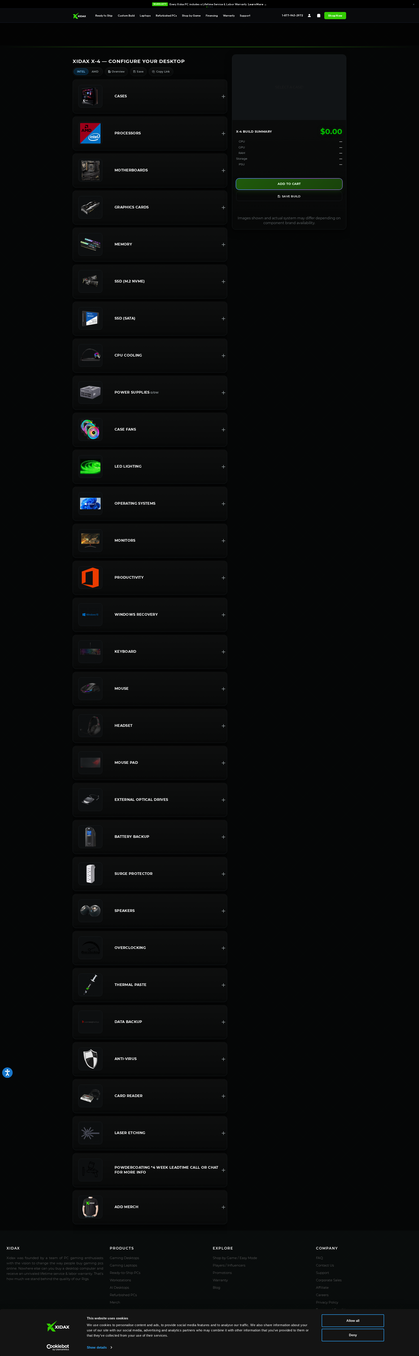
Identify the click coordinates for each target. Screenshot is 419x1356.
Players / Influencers (229, 1265)
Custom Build (126, 15)
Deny (353, 1335)
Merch (115, 1302)
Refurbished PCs (166, 15)
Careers (322, 1295)
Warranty (229, 15)
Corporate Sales (329, 1280)
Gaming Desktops (124, 1258)
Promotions (222, 1273)
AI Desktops (119, 1287)
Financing (212, 15)
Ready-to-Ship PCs (125, 1273)
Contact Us (325, 1265)
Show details (97, 1347)
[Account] (309, 15)
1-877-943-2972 (292, 15)
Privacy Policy (327, 1302)
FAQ (319, 1258)
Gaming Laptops (123, 1265)
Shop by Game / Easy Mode (235, 1258)
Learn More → (257, 4)
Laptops (145, 15)
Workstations (120, 1280)
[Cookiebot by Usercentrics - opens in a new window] (58, 1347)
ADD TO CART (289, 184)
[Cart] (319, 15)
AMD (95, 71)
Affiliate (322, 1287)
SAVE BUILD (291, 196)
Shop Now (335, 15)
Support (245, 15)
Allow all (352, 1320)
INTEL (81, 71)
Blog (216, 1287)
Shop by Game (191, 15)
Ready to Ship (104, 15)
